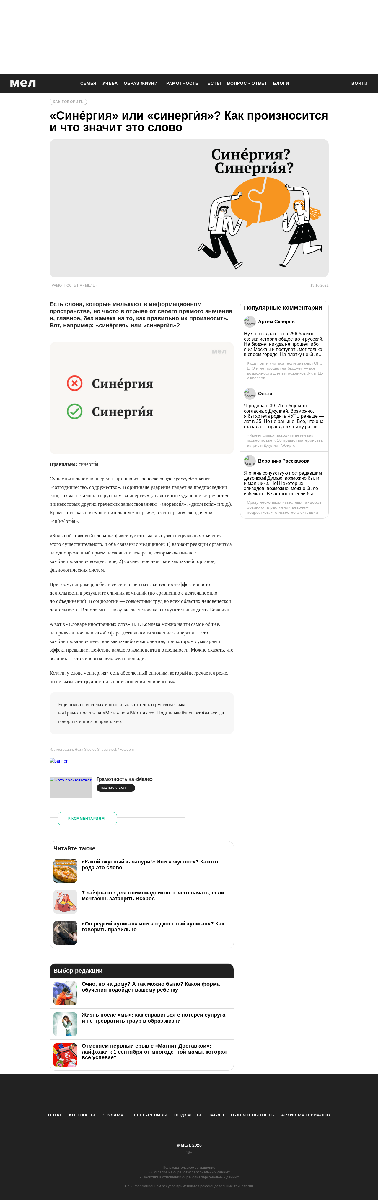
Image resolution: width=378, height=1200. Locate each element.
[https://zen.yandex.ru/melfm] (156, 1092)
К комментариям (86, 819)
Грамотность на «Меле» (125, 779)
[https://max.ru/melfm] (237, 1092)
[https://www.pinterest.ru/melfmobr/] (205, 1092)
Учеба (110, 83)
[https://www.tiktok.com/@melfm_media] (189, 1092)
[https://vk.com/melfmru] (172, 1092)
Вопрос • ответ (247, 83)
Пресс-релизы (149, 1115)
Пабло (216, 1115)
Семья (88, 83)
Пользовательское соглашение (189, 1167)
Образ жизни (141, 83)
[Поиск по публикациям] (340, 84)
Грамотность (181, 83)
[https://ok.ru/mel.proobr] (221, 1092)
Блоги (281, 83)
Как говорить (68, 102)
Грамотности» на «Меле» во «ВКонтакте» (109, 713)
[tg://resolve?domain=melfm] (140, 1092)
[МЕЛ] (23, 83)
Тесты (213, 83)
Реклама (113, 1115)
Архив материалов (305, 1115)
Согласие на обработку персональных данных (190, 1172)
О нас (55, 1115)
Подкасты (187, 1115)
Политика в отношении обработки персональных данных (190, 1177)
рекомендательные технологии (226, 1186)
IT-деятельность (253, 1115)
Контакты (82, 1115)
